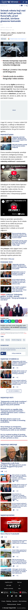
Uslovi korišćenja (22, 601)
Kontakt (19, 604)
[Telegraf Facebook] (7, 596)
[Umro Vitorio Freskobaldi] (14, 524)
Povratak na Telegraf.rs (5, 2)
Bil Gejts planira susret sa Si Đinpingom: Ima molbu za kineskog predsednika (13, 420)
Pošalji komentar (16, 353)
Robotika (8, 340)
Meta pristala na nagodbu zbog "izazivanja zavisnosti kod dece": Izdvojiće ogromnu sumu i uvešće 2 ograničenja (13, 412)
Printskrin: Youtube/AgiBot (7, 57)
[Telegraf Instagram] (16, 596)
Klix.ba (11, 259)
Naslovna (3, 5)
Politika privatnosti (11, 604)
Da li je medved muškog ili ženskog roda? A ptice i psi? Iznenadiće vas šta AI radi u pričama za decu (14, 436)
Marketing (8, 601)
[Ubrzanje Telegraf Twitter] (11, 596)
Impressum (15, 601)
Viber (2, 329)
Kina (24, 340)
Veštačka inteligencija (16, 340)
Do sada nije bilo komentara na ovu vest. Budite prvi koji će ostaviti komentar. (13, 349)
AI (6, 5)
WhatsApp (23, 327)
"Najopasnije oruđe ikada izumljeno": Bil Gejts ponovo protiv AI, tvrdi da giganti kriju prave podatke (14, 403)
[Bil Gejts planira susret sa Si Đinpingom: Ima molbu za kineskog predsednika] (6, 274)
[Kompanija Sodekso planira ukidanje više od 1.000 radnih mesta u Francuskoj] (6, 544)
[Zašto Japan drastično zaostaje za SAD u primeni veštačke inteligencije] (6, 147)
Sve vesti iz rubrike (14, 391)
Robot (2, 340)
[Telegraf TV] (20, 596)
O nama (3, 601)
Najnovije (9, 444)
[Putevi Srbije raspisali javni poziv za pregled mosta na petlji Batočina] (6, 553)
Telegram (7, 329)
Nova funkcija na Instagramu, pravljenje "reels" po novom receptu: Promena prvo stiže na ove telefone (14, 428)
